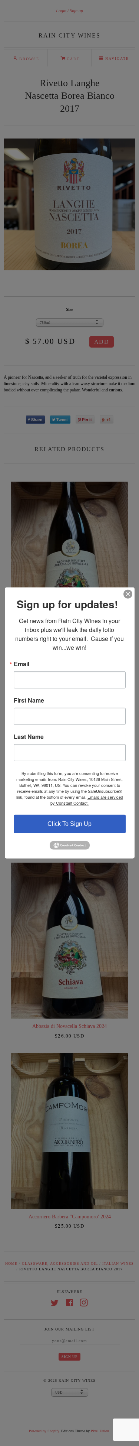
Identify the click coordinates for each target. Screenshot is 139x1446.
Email (21, 664)
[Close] (127, 594)
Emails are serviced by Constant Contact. (86, 800)
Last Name (29, 737)
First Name (29, 700)
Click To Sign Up (69, 824)
